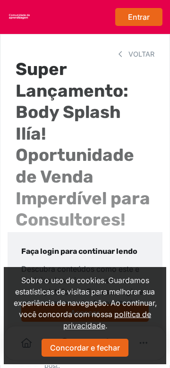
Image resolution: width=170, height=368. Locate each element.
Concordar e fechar (85, 347)
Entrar (139, 17)
